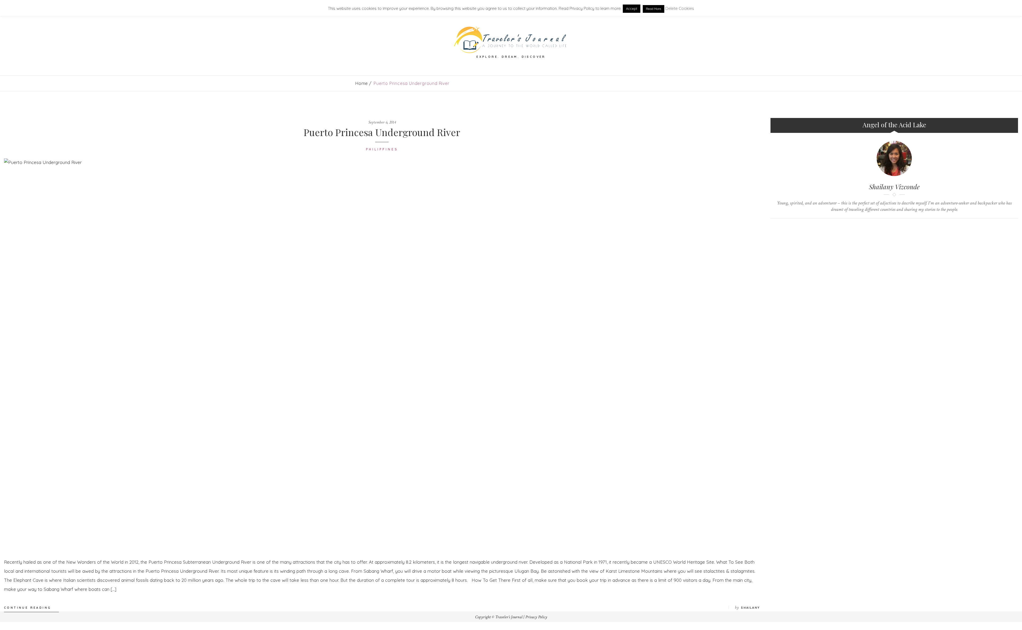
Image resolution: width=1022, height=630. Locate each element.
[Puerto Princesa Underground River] (382, 354)
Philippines (382, 149)
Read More (653, 9)
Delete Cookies (679, 8)
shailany (750, 607)
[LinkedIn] (889, 227)
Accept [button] (631, 8)
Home (361, 83)
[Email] (899, 227)
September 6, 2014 (382, 122)
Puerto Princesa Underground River (382, 132)
